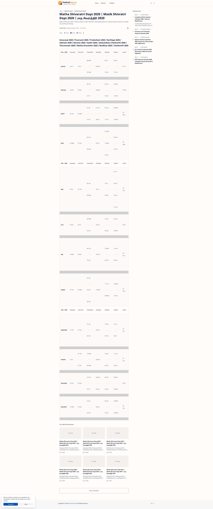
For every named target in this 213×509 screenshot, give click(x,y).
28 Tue (106, 260)
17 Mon (116, 96)
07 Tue (80, 143)
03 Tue (106, 108)
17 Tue (106, 119)
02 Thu (116, 137)
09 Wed (116, 401)
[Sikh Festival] (144, 57)
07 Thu (80, 189)
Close (25, 504)
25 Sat (97, 143)
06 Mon (98, 66)
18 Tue (72, 290)
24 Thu (107, 336)
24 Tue (72, 113)
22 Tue (106, 413)
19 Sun (116, 72)
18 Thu (89, 230)
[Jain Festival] (144, 47)
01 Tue (80, 330)
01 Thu (80, 353)
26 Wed (107, 295)
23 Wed (116, 413)
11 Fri (115, 324)
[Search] (154, 3)
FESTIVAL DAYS (72, 503)
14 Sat (71, 383)
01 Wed (107, 131)
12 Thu (89, 377)
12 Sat (88, 401)
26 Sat (97, 407)
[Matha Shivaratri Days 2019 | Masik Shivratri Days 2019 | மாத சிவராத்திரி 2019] (70, 433)
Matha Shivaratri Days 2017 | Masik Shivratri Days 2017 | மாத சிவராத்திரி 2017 (116, 471)
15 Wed (107, 143)
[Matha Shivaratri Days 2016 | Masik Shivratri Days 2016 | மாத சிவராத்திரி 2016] (94, 461)
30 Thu (107, 155)
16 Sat (115, 195)
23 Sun (72, 90)
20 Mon (89, 149)
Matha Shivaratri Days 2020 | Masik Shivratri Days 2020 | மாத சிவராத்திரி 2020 (69, 471)
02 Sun (107, 84)
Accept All (10, 504)
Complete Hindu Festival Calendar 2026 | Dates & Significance (142, 19)
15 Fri (106, 183)
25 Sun (116, 365)
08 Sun (107, 377)
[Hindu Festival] (144, 14)
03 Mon (98, 90)
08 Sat (79, 90)
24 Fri (71, 66)
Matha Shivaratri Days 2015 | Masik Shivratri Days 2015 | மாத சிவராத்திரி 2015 (116, 443)
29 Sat (124, 90)
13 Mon (107, 248)
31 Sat (79, 365)
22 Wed (89, 72)
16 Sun (107, 96)
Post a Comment (94, 490)
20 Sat (71, 225)
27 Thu (116, 295)
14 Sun (116, 219)
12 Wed (98, 290)
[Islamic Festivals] (145, 37)
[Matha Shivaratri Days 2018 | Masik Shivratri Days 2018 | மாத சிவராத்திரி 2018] (94, 433)
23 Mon (116, 389)
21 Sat (88, 119)
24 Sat (106, 365)
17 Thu (72, 330)
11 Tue (106, 284)
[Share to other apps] (83, 33)
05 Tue (89, 183)
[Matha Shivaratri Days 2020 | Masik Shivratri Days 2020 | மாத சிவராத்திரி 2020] (70, 461)
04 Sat (115, 60)
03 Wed (89, 219)
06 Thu (89, 84)
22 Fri (71, 189)
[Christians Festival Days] (147, 29)
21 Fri (88, 96)
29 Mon (116, 230)
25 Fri (115, 336)
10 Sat (106, 353)
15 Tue (89, 324)
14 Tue (115, 248)
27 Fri (88, 389)
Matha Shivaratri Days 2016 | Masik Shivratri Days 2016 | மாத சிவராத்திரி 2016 (93, 471)
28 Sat (97, 119)
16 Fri (71, 359)
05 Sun (89, 137)
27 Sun (89, 413)
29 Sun (80, 383)
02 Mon (98, 377)
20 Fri (124, 383)
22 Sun (107, 389)
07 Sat (88, 108)
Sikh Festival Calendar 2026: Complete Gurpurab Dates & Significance (144, 61)
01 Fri (115, 171)
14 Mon (72, 407)
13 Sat (106, 219)
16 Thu (116, 149)
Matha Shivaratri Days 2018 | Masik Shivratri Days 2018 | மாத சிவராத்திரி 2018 (93, 443)
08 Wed (89, 60)
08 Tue (98, 330)
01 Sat (88, 278)
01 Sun (98, 108)
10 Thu (107, 324)
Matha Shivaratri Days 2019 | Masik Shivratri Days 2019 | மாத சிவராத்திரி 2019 (69, 443)
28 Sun (107, 230)
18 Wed (116, 119)
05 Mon (98, 359)
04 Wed (116, 108)
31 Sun (116, 207)
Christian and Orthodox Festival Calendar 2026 (142, 32)
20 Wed (89, 195)
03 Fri (106, 60)
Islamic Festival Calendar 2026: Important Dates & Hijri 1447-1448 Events (144, 41)
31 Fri (124, 66)
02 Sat (115, 183)
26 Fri (124, 225)
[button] (151, 3)
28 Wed (89, 365)
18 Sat (106, 72)
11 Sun (116, 353)
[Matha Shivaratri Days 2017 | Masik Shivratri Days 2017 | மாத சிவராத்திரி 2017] (117, 461)
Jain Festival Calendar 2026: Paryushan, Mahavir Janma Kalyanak (143, 51)
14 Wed (89, 353)
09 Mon (80, 113)
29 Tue (89, 336)
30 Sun (89, 301)
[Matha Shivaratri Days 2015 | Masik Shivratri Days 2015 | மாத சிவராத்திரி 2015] (117, 433)
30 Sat (106, 195)
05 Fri (79, 225)
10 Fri (79, 66)
